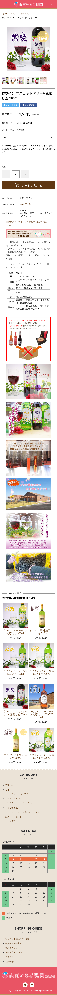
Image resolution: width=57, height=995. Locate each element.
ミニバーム (28, 803)
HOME (4, 14)
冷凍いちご (10, 785)
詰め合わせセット (13, 817)
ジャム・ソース (12, 812)
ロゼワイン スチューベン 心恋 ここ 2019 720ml (42, 714)
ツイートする (11, 105)
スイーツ (40, 812)
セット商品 (10, 821)
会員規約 (9, 957)
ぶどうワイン (24, 14)
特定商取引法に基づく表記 (17, 939)
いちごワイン (11, 794)
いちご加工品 (11, 808)
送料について (11, 948)
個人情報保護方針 (13, 943)
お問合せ (9, 961)
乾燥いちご (28, 812)
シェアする (30, 105)
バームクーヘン (12, 799)
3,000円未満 (25, 204)
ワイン (13, 14)
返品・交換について (14, 952)
